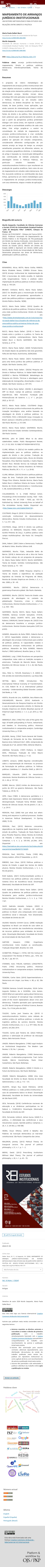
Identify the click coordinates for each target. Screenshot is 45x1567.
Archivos (12, 8)
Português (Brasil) (10, 1521)
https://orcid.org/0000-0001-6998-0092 (14, 50)
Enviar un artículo (12, 1378)
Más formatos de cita (11, 1270)
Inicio (4, 8)
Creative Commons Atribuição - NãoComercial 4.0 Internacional (19, 1541)
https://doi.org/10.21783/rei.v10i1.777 (21, 57)
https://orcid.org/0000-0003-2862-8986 (14, 38)
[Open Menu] (2, 2)
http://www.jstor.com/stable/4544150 (17, 508)
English (6, 1514)
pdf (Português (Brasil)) (14, 1235)
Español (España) (10, 1517)
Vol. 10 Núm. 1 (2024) (25, 8)
